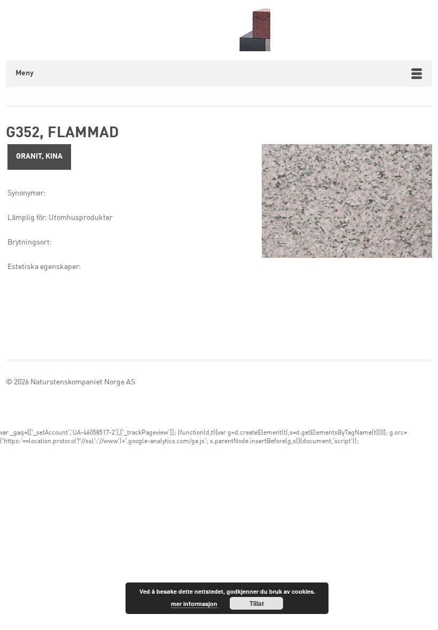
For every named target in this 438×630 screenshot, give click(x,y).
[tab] (39, 157)
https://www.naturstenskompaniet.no (229, 28)
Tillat (256, 603)
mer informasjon (194, 604)
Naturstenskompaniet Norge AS (82, 382)
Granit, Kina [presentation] (39, 156)
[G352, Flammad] (347, 203)
